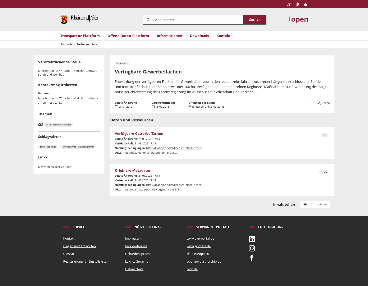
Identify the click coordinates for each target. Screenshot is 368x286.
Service (78, 227)
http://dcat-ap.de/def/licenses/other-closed (174, 148)
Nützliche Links (147, 227)
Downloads (199, 35)
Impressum (133, 238)
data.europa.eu (198, 254)
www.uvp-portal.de (200, 238)
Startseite (66, 44)
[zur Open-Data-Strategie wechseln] (298, 19)
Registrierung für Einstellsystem (86, 261)
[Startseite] (79, 19)
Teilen (325, 103)
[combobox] (193, 19)
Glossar (68, 254)
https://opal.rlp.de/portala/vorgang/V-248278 (150, 189)
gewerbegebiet (48, 146)
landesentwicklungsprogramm (78, 146)
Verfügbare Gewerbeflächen (139, 134)
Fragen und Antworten (79, 246)
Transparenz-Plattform (80, 35)
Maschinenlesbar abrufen (54, 167)
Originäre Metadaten (133, 170)
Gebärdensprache (138, 254)
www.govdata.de (199, 246)
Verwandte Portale (213, 227)
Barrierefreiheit (136, 246)
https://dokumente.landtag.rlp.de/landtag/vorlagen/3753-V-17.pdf (164, 152)
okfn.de (192, 269)
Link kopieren (318, 204)
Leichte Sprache (136, 261)
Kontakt (224, 35)
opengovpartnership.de (204, 261)
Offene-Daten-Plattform (128, 35)
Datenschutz (134, 269)
